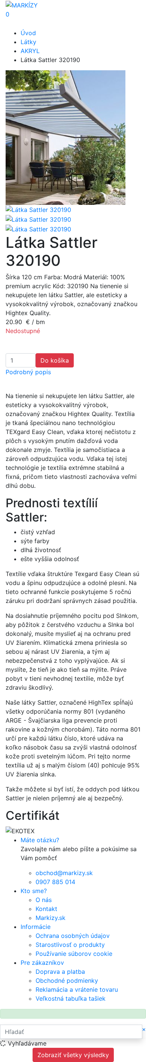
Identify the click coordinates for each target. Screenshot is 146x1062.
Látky (28, 42)
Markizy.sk (51, 917)
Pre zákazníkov (42, 962)
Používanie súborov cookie (74, 953)
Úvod (28, 33)
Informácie (36, 926)
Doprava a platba (60, 971)
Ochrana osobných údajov (73, 935)
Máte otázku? (40, 840)
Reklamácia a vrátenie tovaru (77, 989)
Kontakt (46, 908)
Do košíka (54, 360)
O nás (44, 900)
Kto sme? (34, 891)
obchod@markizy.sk (64, 873)
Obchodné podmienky (67, 980)
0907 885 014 (55, 882)
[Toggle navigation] (16, 23)
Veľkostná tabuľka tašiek (71, 998)
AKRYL (30, 51)
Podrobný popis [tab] (28, 372)
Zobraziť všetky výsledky (73, 1055)
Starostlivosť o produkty (70, 944)
